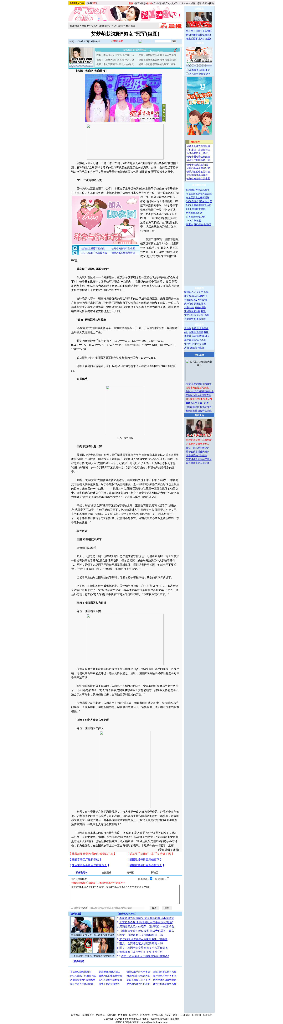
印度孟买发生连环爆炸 (197, 197)
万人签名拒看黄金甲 (199, 73)
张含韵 (187, 343)
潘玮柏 (199, 332)
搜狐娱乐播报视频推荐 (134, 49)
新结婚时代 (201, 296)
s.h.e (206, 336)
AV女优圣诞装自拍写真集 (199, 383)
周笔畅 (195, 340)
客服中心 (133, 1015)
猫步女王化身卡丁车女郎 (199, 31)
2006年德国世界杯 (195, 209)
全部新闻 (196, 1015)
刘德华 (195, 328)
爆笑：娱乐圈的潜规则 (197, 447)
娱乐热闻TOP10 (127, 913)
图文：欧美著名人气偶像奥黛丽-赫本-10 (145, 956)
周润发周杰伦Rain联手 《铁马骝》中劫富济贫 (146, 926)
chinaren (184, 3)
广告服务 (122, 1015)
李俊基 (187, 336)
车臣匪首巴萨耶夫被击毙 (199, 193)
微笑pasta (189, 296)
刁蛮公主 (198, 292)
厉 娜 (186, 347)
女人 (171, 3)
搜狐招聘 (111, 1015)
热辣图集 (199, 8)
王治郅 (207, 205)
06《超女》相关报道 (124, 25)
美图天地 (199, 415)
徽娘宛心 (188, 292)
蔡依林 (202, 343)
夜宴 (206, 292)
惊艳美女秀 (206, 407)
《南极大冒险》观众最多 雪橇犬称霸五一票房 (146, 930)
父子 (186, 307)
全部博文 (207, 1015)
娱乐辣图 (75, 913)
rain (186, 332)
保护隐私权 (157, 1015)
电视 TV (86, 25)
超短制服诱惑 (192, 407)
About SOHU (171, 1015)
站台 (191, 307)
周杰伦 (187, 328)
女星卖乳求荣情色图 (104, 956)
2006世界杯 (192, 205)
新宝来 (189, 224)
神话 (203, 311)
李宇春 (187, 340)
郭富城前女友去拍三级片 (199, 459)
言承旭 (195, 336)
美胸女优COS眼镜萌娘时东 (200, 391)
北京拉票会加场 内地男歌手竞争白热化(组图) (146, 922)
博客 (199, 3)
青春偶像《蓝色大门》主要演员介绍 (140, 951)
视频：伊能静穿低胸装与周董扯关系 (157, 64)
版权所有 (174, 1018)
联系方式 (145, 1015)
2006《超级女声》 (101, 25)
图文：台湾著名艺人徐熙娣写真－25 (141, 943)
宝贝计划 (198, 315)
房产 (165, 3)
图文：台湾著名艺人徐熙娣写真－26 (141, 935)
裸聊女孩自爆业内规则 (197, 451)
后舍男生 (203, 328)
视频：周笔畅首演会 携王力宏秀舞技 (157, 55)
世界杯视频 (192, 216)
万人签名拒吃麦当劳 (104, 935)
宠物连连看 (191, 410)
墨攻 (206, 315)
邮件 (193, 3)
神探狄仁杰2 (190, 299)
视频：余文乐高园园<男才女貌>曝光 (115, 64)
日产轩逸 (198, 224)
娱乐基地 (199, 355)
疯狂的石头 (200, 307)
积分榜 (201, 216)
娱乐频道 (74, 25)
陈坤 (201, 336)
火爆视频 (199, 43)
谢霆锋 (192, 332)
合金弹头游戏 (205, 410)
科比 (206, 201)
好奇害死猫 (200, 319)
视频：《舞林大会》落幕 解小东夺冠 (115, 59)
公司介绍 (185, 1015)
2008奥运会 (192, 201)
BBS (205, 3)
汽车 (159, 3)
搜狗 (211, 3)
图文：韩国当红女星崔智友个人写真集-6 (143, 947)
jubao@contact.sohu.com (154, 1022)
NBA (201, 201)
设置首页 (75, 1015)
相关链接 (78, 961)
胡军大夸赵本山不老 (199, 70)
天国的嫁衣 (200, 303)
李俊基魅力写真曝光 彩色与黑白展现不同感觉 (146, 918)
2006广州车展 (193, 220)
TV (176, 3)
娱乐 (143, 3)
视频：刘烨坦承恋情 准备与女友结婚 (157, 59)
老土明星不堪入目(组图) (198, 38)
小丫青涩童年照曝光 (81, 956)
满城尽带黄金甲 (192, 311)
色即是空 (188, 319)
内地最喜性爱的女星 (81, 935)
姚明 (201, 205)
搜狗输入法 (88, 1015)
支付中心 (100, 1015)
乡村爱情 (202, 299)
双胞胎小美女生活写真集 (198, 395)
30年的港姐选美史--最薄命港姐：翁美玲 (143, 939)
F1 (211, 201)
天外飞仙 (188, 303)
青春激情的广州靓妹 (196, 455)
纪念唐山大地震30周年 (198, 190)
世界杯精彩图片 (194, 213)
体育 (137, 3)
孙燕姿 (202, 340)
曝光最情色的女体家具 (197, 463)
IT (154, 3)
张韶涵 (201, 347)
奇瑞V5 (207, 224)
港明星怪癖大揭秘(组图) (198, 34)
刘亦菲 (195, 343)
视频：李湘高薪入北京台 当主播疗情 (115, 55)
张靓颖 (193, 347)
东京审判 (188, 315)
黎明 (206, 332)
